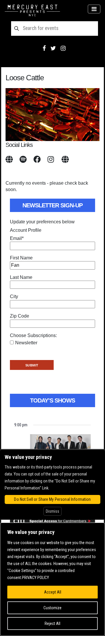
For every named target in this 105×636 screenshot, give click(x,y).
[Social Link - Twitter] (53, 48)
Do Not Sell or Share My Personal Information (52, 499)
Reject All (52, 623)
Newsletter (26, 342)
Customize (52, 607)
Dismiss (52, 511)
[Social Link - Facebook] (44, 48)
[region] (52, 579)
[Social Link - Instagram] (63, 48)
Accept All (52, 592)
